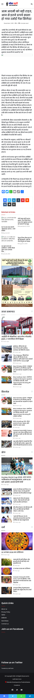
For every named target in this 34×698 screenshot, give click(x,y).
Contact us (5, 624)
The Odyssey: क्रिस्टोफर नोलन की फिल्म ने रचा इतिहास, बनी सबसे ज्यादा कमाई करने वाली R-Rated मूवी (22, 358)
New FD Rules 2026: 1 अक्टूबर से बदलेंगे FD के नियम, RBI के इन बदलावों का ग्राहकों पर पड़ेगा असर (22, 369)
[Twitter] (9, 200)
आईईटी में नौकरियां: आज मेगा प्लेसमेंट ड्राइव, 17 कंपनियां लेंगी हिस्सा (16, 337)
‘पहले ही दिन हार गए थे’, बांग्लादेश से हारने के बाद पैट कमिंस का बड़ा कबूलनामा (21, 518)
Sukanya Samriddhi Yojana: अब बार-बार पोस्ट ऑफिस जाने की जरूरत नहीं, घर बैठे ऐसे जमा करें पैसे (22, 433)
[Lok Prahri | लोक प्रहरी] (12, 4)
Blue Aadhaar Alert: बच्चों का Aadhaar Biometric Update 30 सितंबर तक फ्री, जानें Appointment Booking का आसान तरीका (22, 380)
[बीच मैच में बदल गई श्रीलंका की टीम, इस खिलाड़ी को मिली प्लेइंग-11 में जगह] (6, 509)
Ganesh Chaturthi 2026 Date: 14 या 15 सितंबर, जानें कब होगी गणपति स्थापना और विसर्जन (22, 580)
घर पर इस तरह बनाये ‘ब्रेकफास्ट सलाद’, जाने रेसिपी (8, 229)
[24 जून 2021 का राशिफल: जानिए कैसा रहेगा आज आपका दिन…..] (8, 240)
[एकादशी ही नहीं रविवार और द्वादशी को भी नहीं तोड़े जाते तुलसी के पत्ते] (6, 562)
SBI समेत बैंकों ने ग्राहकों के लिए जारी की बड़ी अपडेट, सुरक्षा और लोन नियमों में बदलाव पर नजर (22, 443)
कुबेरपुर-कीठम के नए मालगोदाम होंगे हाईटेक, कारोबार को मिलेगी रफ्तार (21, 348)
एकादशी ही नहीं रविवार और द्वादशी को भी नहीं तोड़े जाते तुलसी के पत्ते (21, 561)
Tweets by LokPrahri (7, 668)
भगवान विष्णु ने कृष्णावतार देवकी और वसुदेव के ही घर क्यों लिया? (22, 589)
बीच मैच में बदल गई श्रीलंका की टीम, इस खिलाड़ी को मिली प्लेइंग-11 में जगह (22, 509)
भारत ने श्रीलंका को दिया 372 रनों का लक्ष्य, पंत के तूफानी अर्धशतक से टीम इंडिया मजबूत (22, 491)
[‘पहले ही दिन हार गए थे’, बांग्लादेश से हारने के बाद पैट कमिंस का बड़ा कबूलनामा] (6, 519)
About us (4, 609)
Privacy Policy (5, 612)
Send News (4, 621)
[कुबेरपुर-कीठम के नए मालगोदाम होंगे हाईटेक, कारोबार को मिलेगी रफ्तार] (6, 348)
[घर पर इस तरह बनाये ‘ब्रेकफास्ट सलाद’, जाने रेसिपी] (8, 221)
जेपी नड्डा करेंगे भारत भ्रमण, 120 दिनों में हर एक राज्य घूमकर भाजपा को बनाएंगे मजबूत (25, 221)
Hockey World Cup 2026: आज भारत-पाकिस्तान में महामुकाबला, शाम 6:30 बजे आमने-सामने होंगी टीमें (16, 479)
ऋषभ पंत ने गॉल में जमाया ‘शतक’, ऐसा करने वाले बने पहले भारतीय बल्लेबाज (21, 500)
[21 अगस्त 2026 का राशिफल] (6, 571)
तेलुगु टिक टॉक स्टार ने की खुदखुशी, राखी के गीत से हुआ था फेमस (25, 239)
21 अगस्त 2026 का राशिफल (21, 568)
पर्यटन (3, 615)
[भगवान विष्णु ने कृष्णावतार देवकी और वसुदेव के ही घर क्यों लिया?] (6, 590)
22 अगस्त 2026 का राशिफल (12, 552)
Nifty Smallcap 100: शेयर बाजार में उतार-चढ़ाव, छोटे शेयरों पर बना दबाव (21, 423)
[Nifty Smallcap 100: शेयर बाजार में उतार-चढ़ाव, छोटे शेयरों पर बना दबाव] (6, 424)
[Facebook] (5, 200)
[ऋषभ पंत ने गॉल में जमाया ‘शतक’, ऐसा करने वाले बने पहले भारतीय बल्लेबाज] (6, 501)
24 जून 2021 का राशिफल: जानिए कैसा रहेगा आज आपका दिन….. (8, 248)
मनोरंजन (4, 618)
